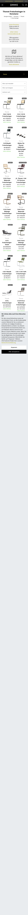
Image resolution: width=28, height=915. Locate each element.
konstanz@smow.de (14, 34)
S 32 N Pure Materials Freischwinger (21, 303)
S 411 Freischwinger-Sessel (7, 242)
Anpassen (14, 347)
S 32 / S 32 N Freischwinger (21, 115)
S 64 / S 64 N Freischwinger (7, 115)
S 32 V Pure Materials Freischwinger (7, 180)
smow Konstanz (14, 24)
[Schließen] (26, 1)
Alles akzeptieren (14, 352)
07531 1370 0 (14, 32)
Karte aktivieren (14, 64)
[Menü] (2, 5)
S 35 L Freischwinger (7, 302)
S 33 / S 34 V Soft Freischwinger (21, 273)
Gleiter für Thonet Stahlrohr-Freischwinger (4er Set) (21, 147)
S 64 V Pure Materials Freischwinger (21, 211)
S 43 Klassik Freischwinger (7, 144)
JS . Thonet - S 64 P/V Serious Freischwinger (21, 180)
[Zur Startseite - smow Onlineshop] (14, 5)
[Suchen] (23, 5)
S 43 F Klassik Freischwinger (7, 273)
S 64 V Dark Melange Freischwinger (21, 242)
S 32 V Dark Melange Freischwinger (7, 211)
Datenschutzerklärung (9, 343)
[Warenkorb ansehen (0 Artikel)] (26, 5)
